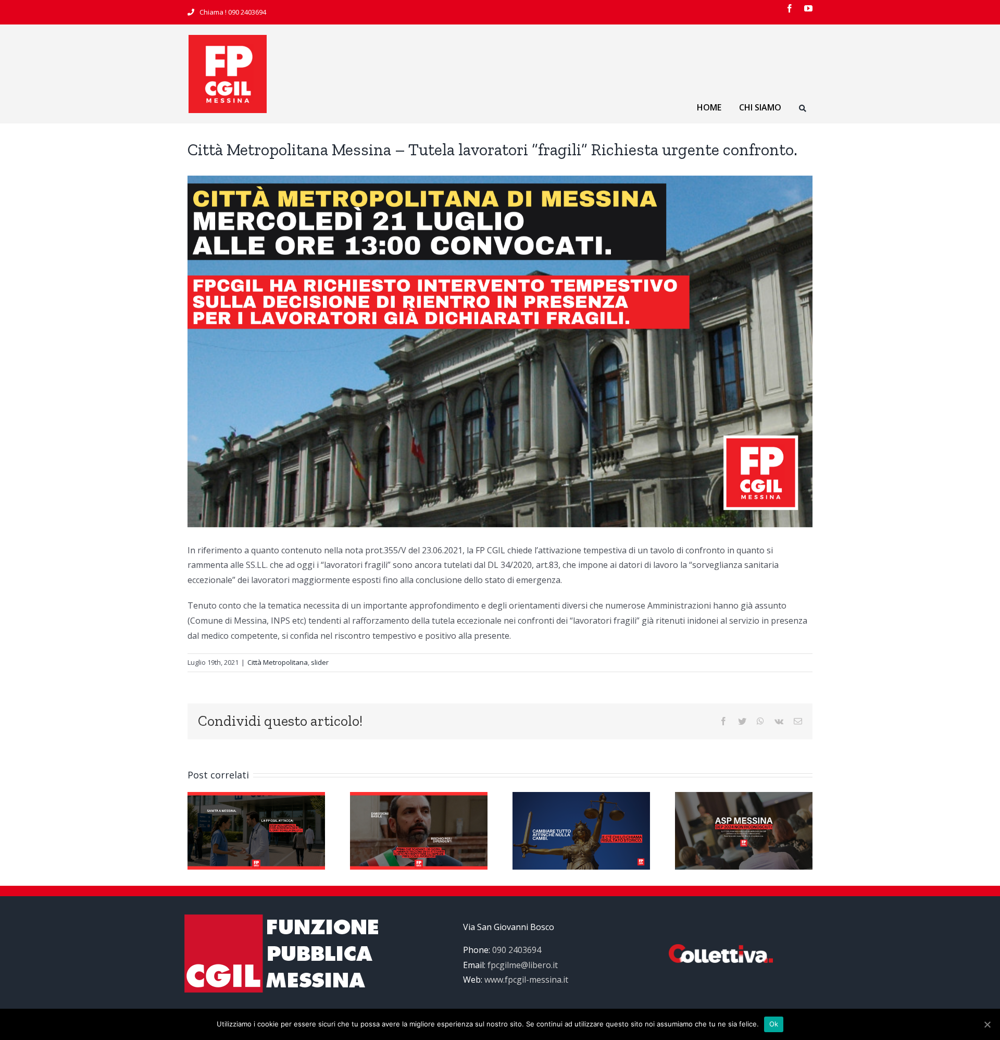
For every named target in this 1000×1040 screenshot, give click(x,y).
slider (320, 662)
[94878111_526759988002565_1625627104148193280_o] (228, 39)
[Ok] (987, 1024)
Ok (774, 1024)
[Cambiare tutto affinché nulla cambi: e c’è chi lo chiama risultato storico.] (581, 830)
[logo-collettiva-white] (721, 948)
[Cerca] (803, 109)
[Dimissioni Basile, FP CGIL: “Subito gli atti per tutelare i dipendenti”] (419, 830)
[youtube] (808, 8)
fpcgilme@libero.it (523, 965)
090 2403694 (247, 12)
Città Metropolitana (277, 662)
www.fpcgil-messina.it (526, 979)
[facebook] (789, 8)
